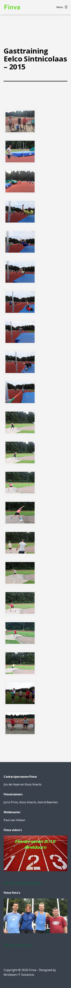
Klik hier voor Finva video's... (23, 883)
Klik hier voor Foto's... (18, 945)
